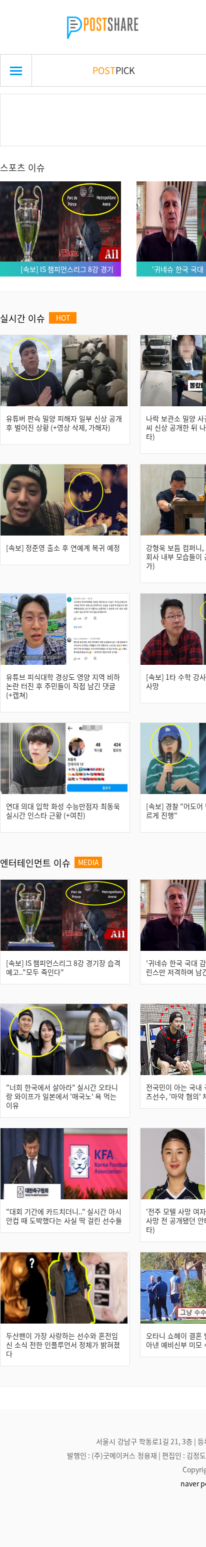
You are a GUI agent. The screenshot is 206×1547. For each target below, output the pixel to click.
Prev (24, 108)
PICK (113, 70)
